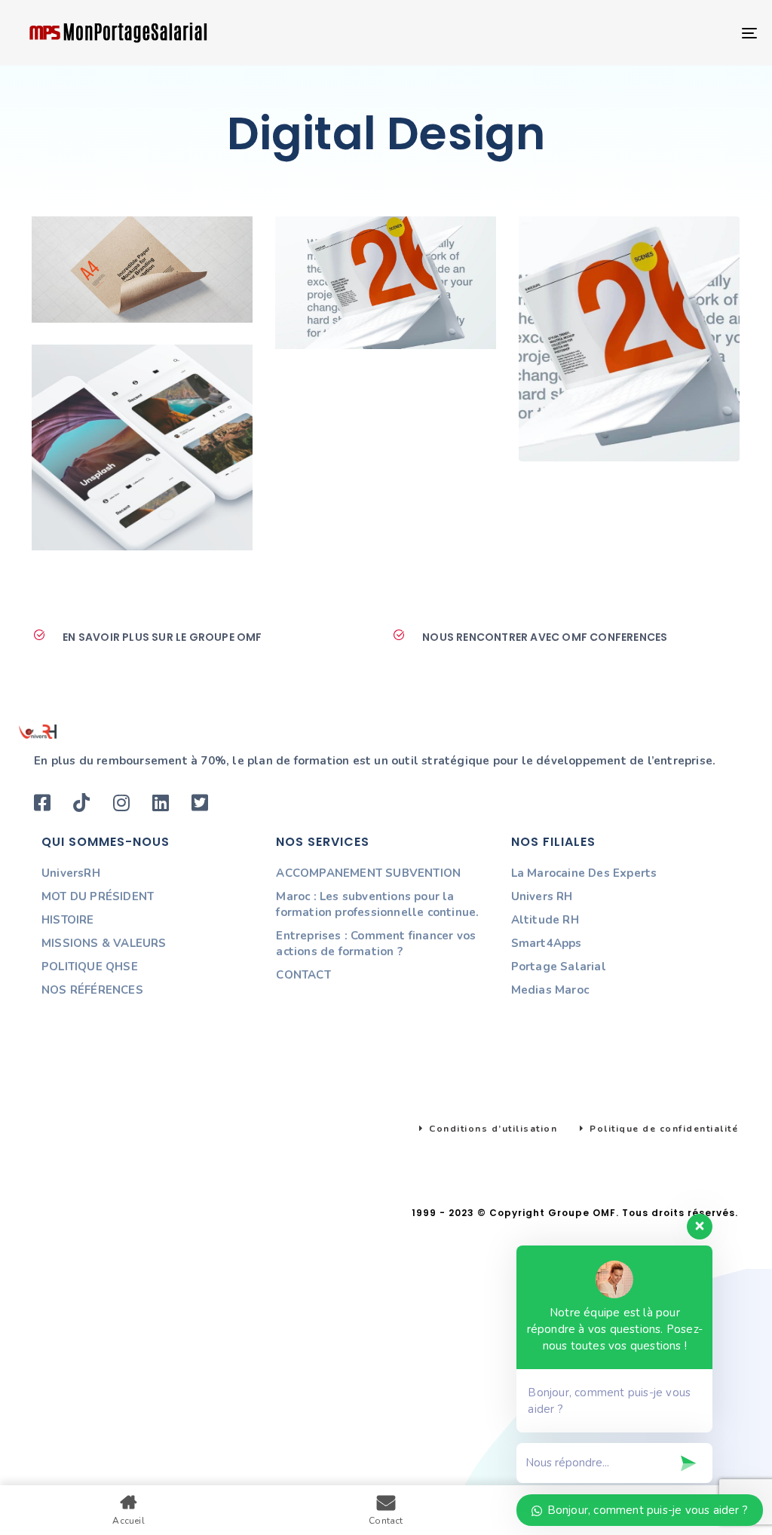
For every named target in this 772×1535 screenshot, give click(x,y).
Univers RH (542, 896)
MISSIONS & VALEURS (104, 943)
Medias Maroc (550, 989)
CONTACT (303, 974)
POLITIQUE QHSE (89, 966)
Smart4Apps (546, 943)
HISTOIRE (67, 919)
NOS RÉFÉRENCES (92, 989)
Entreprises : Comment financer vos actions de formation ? (376, 943)
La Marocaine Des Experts (584, 873)
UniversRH (70, 873)
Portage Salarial (558, 966)
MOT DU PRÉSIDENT (97, 896)
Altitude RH (545, 919)
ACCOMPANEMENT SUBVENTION (368, 873)
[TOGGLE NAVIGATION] (633, 33)
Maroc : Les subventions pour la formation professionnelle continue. (377, 904)
